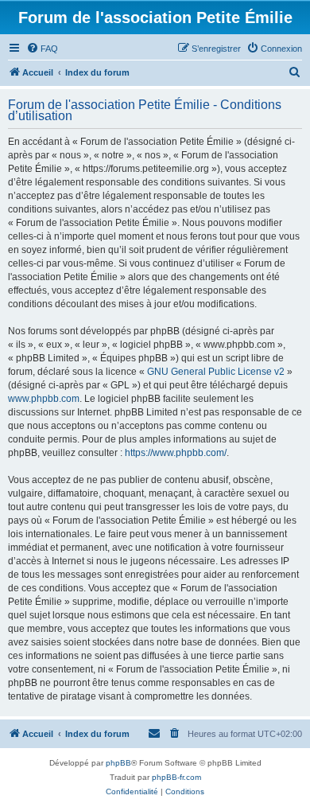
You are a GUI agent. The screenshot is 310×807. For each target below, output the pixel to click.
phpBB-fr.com (176, 777)
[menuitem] (42, 48)
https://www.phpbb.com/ (176, 452)
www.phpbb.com (43, 398)
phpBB (118, 762)
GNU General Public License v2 (216, 371)
